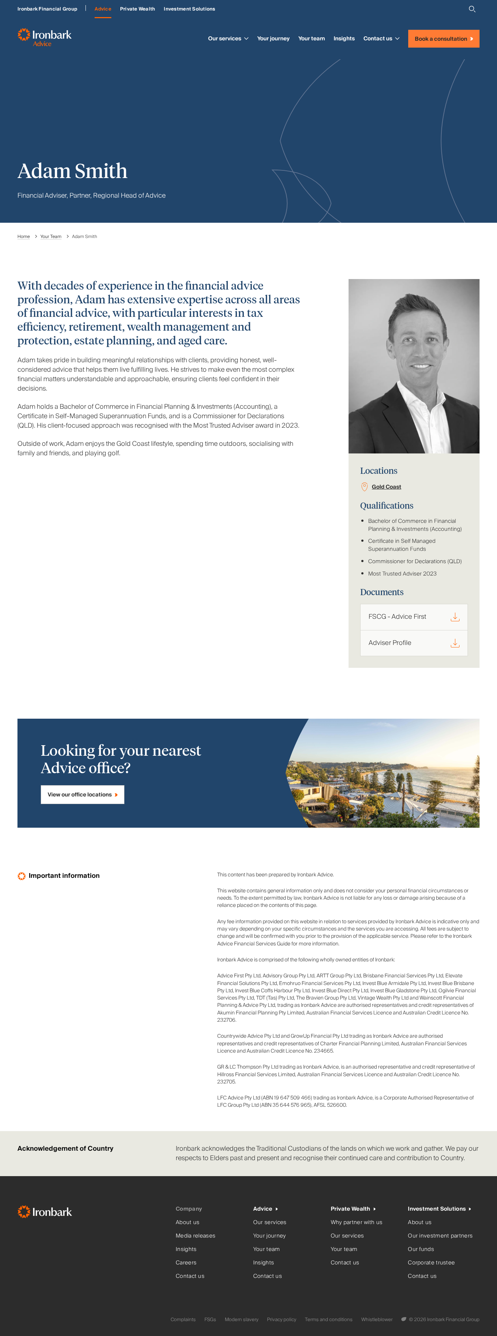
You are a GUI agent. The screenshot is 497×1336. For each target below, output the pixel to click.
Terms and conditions (329, 1320)
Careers (186, 1263)
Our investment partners (440, 1236)
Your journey (273, 38)
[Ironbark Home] (93, 1213)
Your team (311, 38)
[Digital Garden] (404, 1320)
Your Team (50, 237)
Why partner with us (357, 1222)
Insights (344, 38)
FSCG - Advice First (397, 616)
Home (23, 237)
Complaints (183, 1320)
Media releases (195, 1236)
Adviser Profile (390, 643)
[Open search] (472, 9)
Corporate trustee (431, 1263)
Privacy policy (281, 1320)
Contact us (377, 38)
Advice (103, 9)
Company (189, 1209)
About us (187, 1222)
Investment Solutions (189, 9)
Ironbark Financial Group (47, 9)
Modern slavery (241, 1320)
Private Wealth (137, 9)
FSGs (210, 1320)
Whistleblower (377, 1320)
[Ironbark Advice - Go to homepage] (44, 38)
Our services (224, 38)
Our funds (421, 1249)
